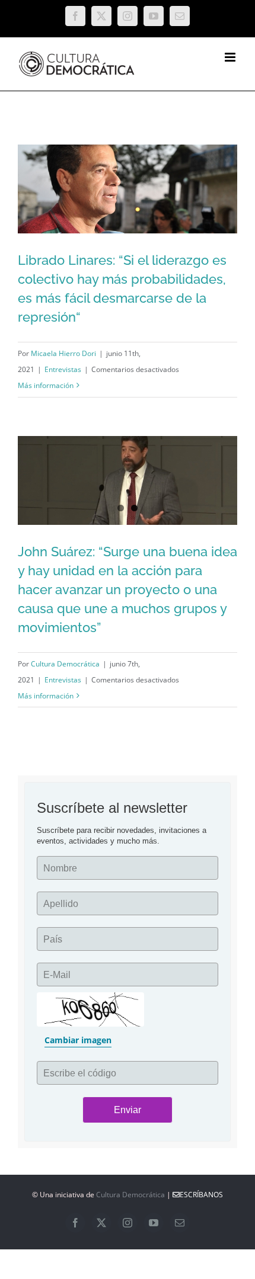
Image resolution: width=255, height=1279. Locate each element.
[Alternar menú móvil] (231, 57)
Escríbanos (201, 1195)
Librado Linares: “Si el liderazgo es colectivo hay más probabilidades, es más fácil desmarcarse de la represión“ (109, 229)
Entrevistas (62, 369)
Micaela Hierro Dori (63, 353)
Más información (46, 385)
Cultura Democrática (65, 664)
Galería (146, 229)
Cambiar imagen (77, 1040)
